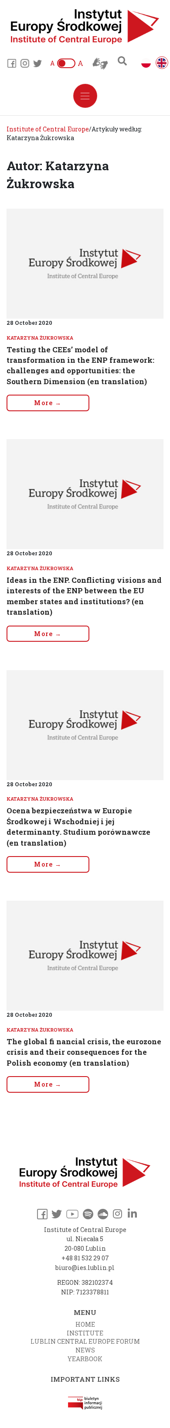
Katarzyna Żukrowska (40, 337)
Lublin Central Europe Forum (85, 1341)
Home (85, 1324)
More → (47, 403)
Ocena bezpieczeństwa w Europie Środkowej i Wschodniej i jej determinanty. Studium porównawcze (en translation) (78, 826)
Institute (85, 1333)
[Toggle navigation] (85, 96)
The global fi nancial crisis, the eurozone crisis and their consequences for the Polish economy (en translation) (84, 1052)
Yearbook (85, 1359)
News (85, 1350)
